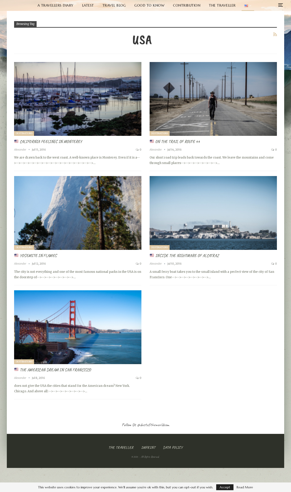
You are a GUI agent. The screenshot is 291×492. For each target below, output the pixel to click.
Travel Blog (114, 5)
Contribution (186, 5)
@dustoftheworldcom (153, 424)
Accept (225, 487)
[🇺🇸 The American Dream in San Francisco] (77, 327)
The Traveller (222, 5)
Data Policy (173, 447)
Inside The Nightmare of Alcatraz (186, 255)
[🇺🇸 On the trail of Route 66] (213, 99)
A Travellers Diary (55, 5)
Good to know (149, 5)
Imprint (148, 447)
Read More (245, 487)
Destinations (24, 133)
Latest (88, 5)
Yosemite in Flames (38, 255)
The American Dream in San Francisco (55, 369)
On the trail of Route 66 (177, 141)
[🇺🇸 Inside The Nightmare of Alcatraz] (213, 213)
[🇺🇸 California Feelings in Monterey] (77, 99)
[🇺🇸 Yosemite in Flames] (77, 213)
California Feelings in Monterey (50, 141)
